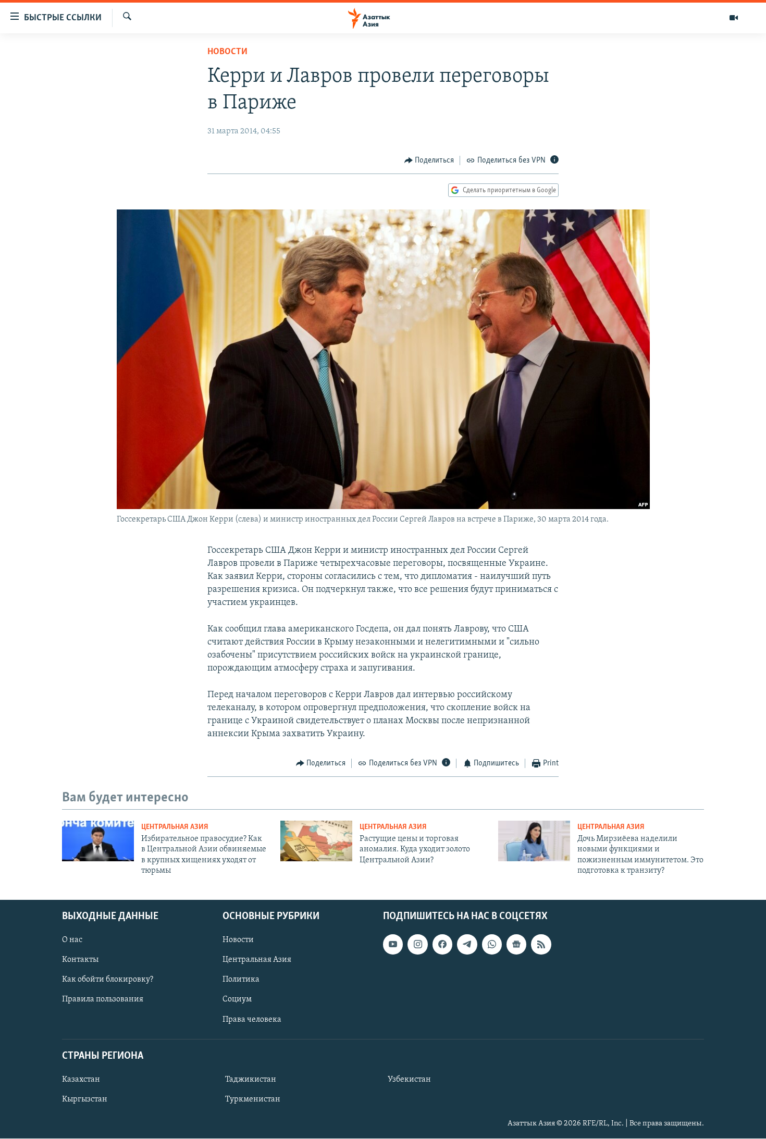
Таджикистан (250, 1079)
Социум (237, 1000)
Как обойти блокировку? (107, 980)
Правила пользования (102, 1000)
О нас (72, 940)
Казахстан (81, 1079)
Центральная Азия (174, 827)
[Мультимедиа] (733, 17)
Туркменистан (252, 1099)
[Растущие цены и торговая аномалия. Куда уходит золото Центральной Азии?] (316, 841)
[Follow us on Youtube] (393, 945)
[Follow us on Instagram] (417, 945)
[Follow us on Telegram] (467, 945)
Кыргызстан (84, 1099)
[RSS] (541, 945)
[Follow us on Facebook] (442, 945)
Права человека (252, 1020)
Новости (227, 52)
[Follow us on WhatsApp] (492, 945)
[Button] (429, 160)
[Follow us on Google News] (516, 945)
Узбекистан (409, 1079)
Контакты (80, 960)
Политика (241, 980)
